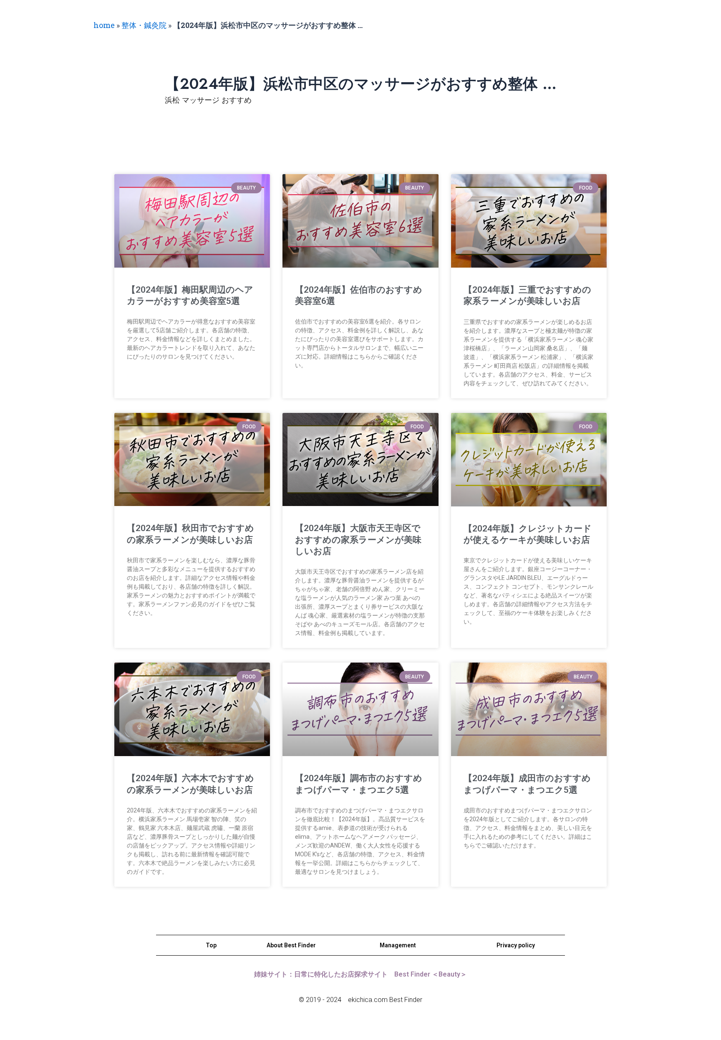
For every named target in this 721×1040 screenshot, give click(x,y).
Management (398, 945)
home (104, 25)
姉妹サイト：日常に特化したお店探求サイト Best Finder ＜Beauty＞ (360, 974)
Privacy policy (516, 945)
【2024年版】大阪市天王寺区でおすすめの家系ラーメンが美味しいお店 (358, 539)
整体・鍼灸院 (143, 25)
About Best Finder (291, 945)
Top (211, 945)
